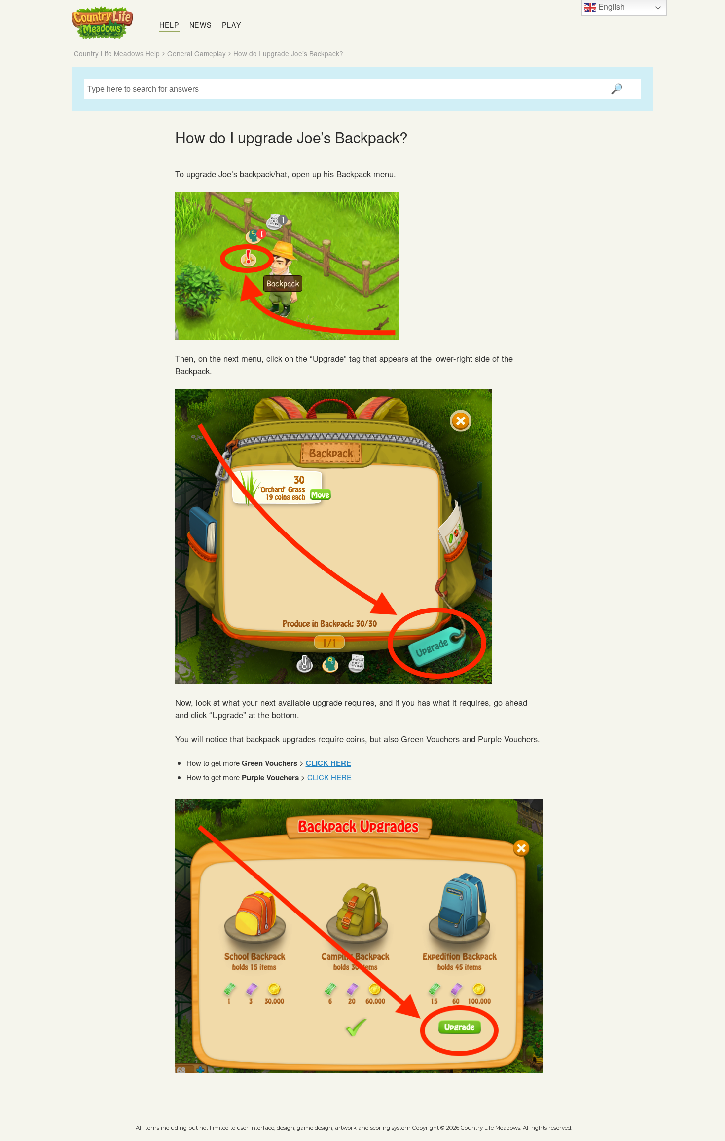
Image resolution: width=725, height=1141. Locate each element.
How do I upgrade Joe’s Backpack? (288, 53)
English (610, 6)
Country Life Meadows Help (117, 53)
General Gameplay (196, 53)
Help (169, 25)
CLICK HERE (329, 777)
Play (232, 25)
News (200, 25)
